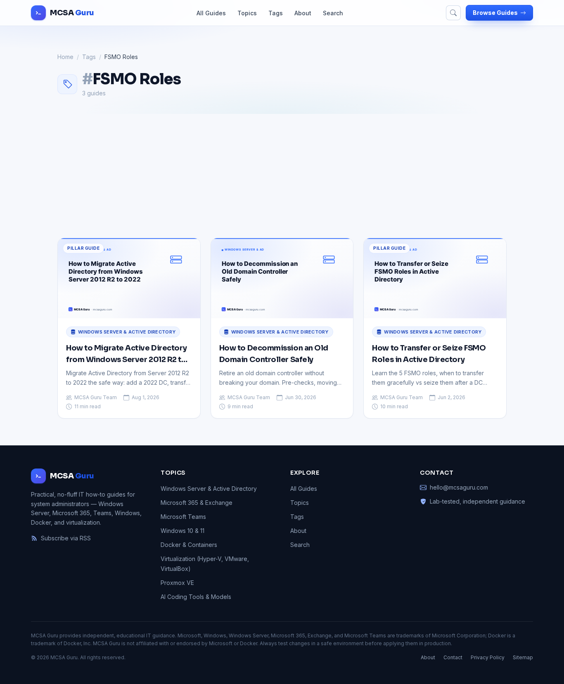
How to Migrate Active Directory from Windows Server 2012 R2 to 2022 (126, 354)
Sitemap (523, 657)
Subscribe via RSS (66, 538)
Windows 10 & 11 (182, 530)
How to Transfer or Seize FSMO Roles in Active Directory (429, 353)
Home (65, 56)
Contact (452, 657)
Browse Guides (495, 12)
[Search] (453, 12)
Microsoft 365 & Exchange (196, 502)
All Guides (211, 13)
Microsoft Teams (183, 516)
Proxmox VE (177, 582)
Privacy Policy (488, 657)
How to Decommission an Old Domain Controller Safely (273, 353)
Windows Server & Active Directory (126, 332)
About (302, 13)
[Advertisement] (282, 176)
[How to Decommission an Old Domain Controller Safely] (282, 278)
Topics (247, 13)
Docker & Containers (189, 544)
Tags (275, 13)
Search (333, 13)
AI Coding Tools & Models (196, 596)
